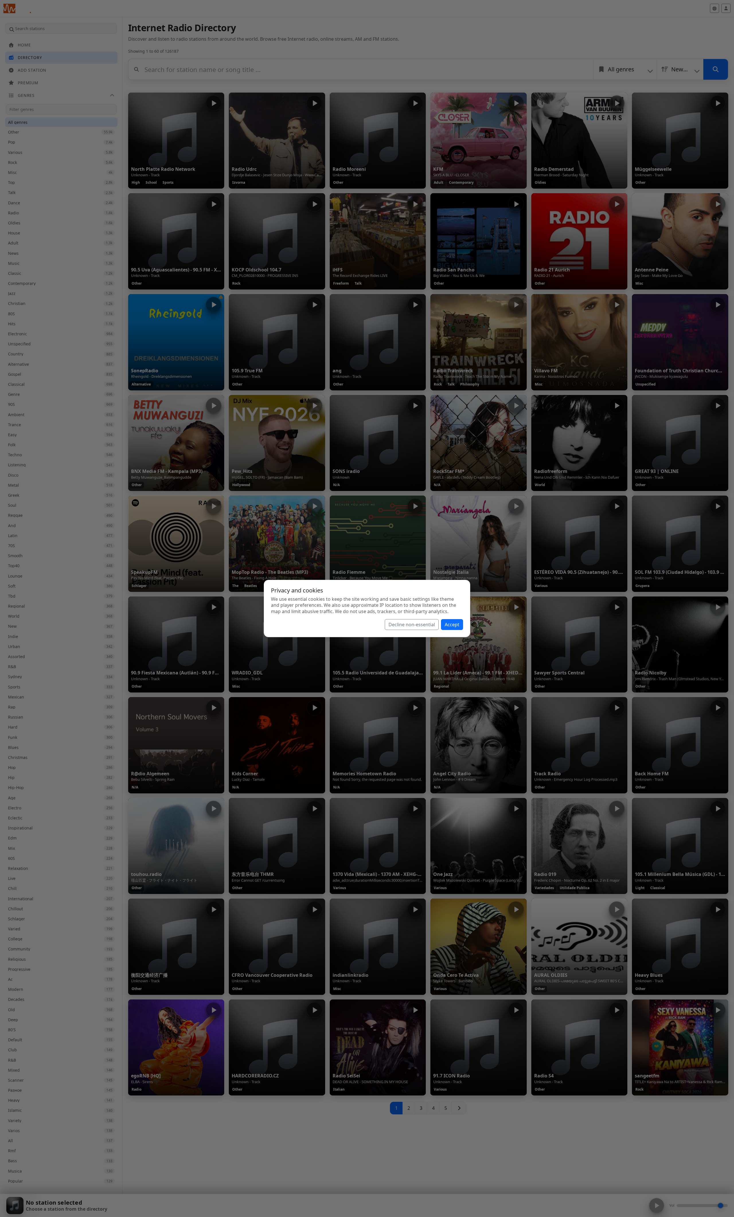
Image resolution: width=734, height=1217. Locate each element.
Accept (452, 624)
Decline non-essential (412, 624)
